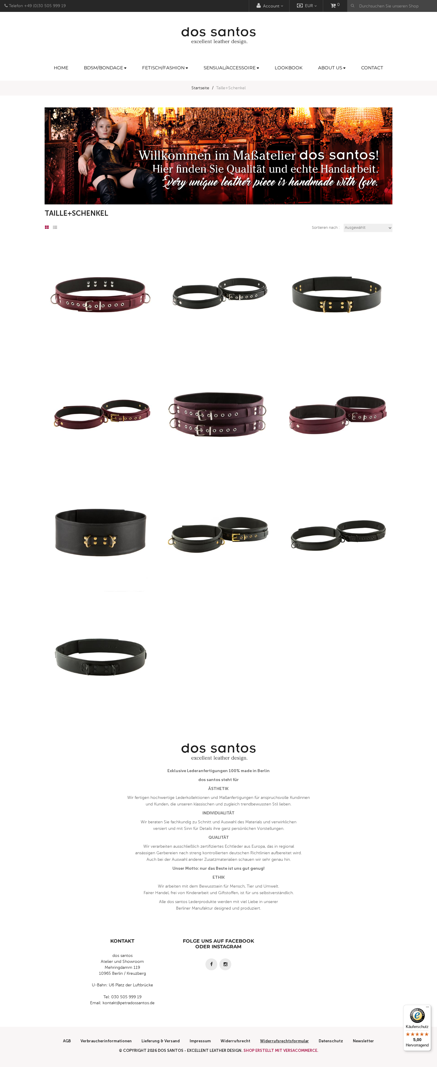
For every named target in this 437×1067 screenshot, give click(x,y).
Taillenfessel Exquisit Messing (100, 550)
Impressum (200, 1041)
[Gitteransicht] (47, 227)
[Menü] (427, 1008)
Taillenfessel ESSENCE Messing (336, 308)
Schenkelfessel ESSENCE (218, 308)
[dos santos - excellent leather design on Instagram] (225, 964)
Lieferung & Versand (161, 1041)
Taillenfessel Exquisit (218, 429)
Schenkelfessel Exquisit (336, 429)
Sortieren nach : (326, 228)
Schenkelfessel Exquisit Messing (218, 550)
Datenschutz (331, 1041)
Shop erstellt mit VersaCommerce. (280, 1050)
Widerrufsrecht (235, 1041)
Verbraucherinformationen (106, 1041)
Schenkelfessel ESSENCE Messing (100, 429)
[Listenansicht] (55, 227)
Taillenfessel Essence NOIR (100, 671)
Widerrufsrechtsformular (284, 1041)
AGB (67, 1041)
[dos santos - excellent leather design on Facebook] (211, 964)
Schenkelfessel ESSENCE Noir (337, 550)
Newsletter (363, 1041)
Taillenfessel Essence (100, 308)
